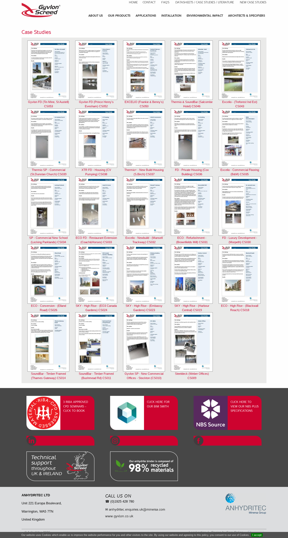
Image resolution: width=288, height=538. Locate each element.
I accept (257, 534)
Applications (146, 15)
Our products (119, 15)
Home (133, 2)
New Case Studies (253, 2)
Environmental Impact (205, 15)
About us (95, 15)
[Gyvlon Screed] (41, 10)
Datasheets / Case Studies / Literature (204, 2)
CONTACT (149, 2)
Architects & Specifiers (246, 15)
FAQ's (165, 2)
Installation (171, 15)
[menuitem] (96, 16)
